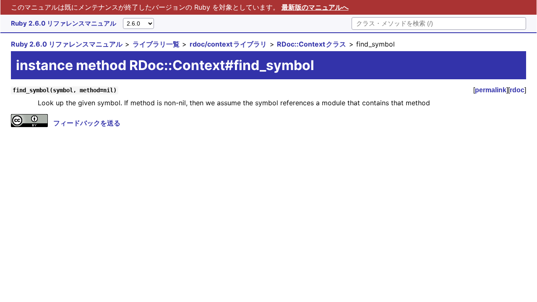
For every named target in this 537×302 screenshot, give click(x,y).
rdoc (517, 90)
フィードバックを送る (86, 123)
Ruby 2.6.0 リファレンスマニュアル (63, 23)
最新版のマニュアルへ (315, 7)
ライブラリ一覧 (156, 44)
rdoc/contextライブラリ (228, 44)
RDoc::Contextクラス (311, 44)
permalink (490, 90)
